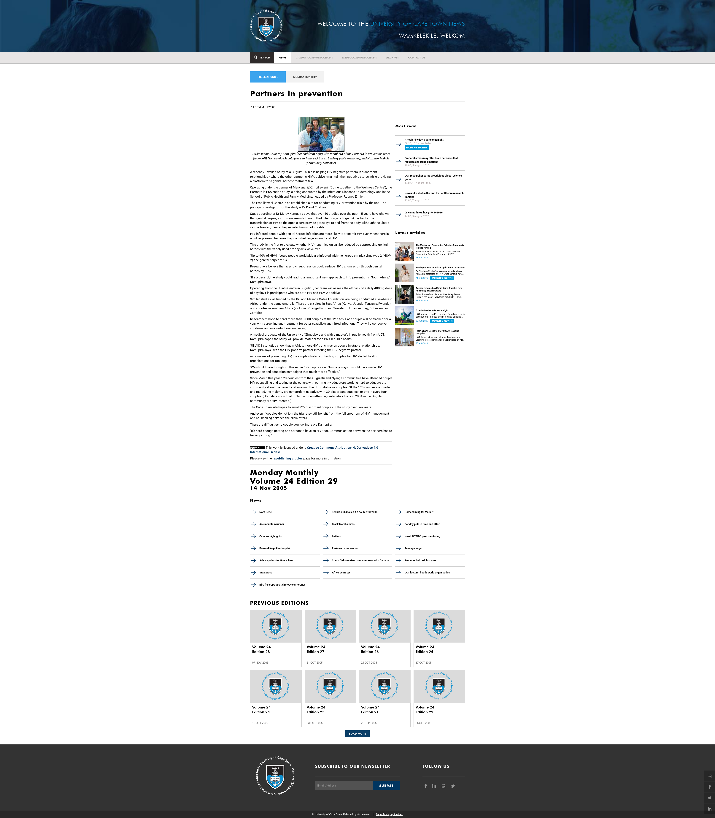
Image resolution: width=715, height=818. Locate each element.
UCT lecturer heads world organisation (427, 572)
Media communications (359, 57)
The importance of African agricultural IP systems (440, 267)
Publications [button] (267, 76)
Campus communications (314, 57)
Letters (336, 536)
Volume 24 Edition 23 (316, 709)
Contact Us (416, 57)
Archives (392, 57)
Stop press (265, 572)
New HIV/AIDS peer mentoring (422, 536)
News (282, 57)
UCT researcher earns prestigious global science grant (433, 177)
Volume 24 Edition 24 (261, 709)
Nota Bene (265, 512)
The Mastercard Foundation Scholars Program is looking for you (440, 246)
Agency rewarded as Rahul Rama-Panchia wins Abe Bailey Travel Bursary (439, 289)
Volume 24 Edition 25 (425, 649)
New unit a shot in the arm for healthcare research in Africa (434, 195)
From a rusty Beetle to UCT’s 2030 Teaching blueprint (437, 332)
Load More (357, 733)
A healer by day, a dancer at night (424, 139)
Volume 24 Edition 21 (370, 709)
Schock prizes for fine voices (276, 560)
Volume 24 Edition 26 (370, 649)
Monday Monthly (305, 76)
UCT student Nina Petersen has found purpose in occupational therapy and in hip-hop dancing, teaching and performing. (440, 315)
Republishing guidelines (389, 814)
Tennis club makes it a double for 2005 (354, 512)
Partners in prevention (345, 548)
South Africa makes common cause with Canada (360, 560)
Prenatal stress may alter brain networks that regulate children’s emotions (431, 160)
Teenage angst (413, 548)
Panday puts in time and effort (422, 524)
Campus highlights (270, 536)
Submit (386, 785)
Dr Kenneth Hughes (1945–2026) (424, 212)
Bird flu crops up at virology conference (282, 584)
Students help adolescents (420, 560)
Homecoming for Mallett (419, 512)
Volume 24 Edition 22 (425, 709)
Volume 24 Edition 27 (316, 649)
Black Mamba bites (343, 524)
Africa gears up (341, 572)
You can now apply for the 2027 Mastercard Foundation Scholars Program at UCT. (438, 253)
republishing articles (288, 458)
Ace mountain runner (271, 524)
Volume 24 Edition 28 (261, 649)
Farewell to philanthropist (274, 548)
